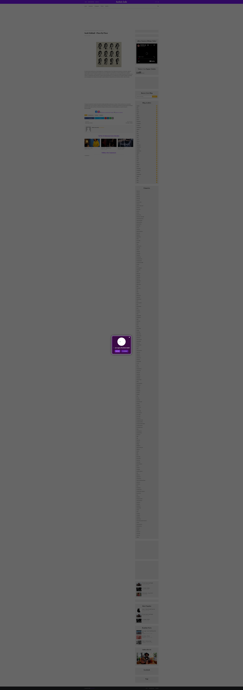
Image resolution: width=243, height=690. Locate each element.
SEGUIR (117, 351)
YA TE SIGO (124, 351)
